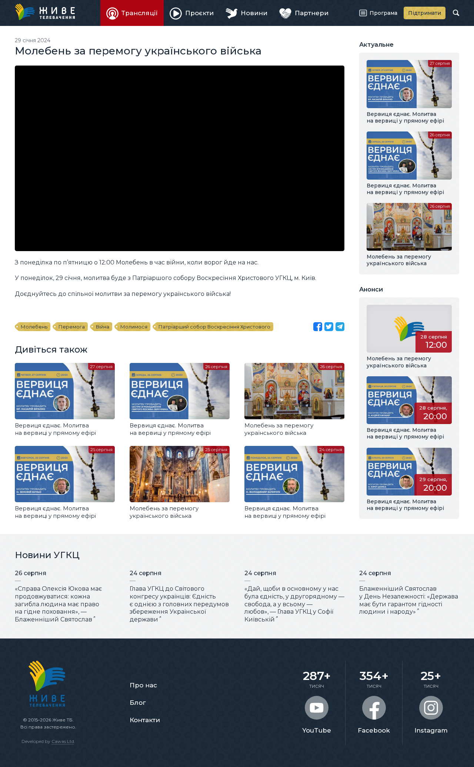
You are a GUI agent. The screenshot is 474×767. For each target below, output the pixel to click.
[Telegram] (340, 326)
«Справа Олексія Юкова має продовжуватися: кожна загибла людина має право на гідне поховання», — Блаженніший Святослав (58, 604)
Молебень (34, 327)
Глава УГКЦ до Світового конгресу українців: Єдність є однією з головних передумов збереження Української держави (179, 604)
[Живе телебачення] (45, 12)
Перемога (72, 327)
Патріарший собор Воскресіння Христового (214, 327)
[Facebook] (317, 326)
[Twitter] (328, 326)
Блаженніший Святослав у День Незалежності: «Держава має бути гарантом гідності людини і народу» (408, 600)
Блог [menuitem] (138, 702)
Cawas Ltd (62, 741)
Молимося (133, 327)
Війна (102, 327)
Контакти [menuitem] (145, 720)
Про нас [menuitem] (143, 685)
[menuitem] (132, 13)
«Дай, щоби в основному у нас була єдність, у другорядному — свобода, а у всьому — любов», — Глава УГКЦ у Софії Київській (294, 604)
